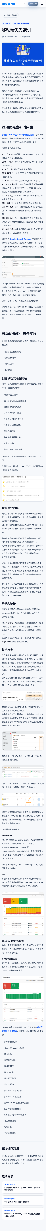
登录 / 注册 (33, 4)
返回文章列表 (12, 15)
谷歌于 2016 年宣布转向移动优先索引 (18, 135)
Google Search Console (20, 239)
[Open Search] (25, 4)
